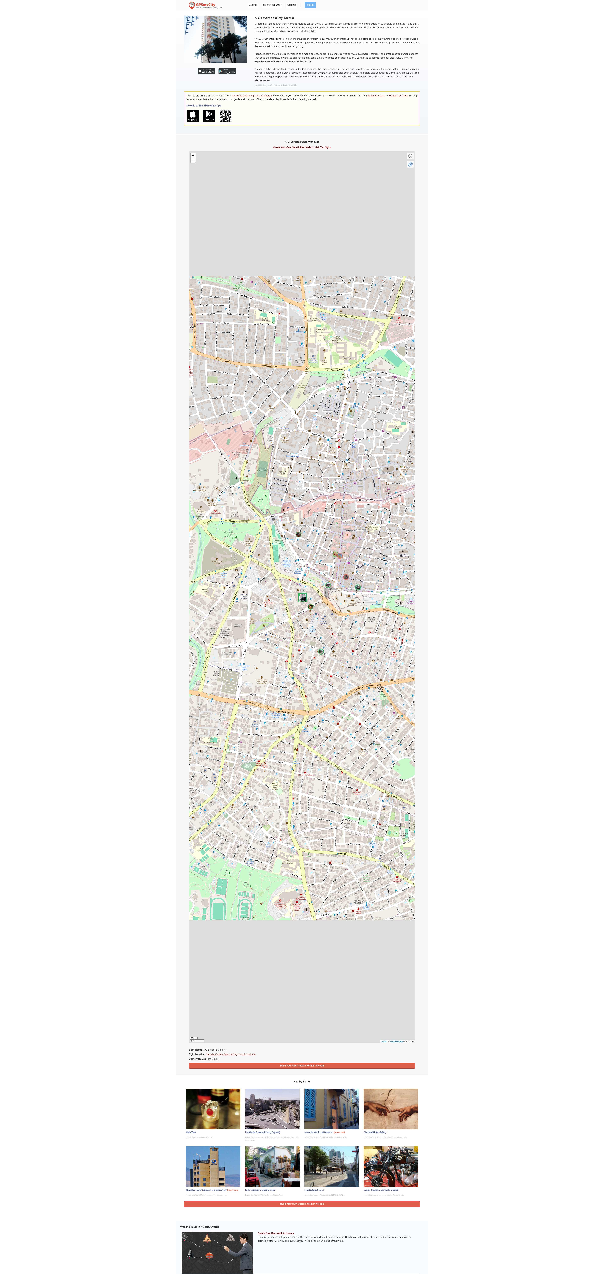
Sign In (310, 5)
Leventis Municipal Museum (318, 1132)
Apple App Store (376, 96)
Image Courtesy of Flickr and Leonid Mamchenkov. (384, 1195)
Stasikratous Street (314, 1190)
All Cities (253, 5)
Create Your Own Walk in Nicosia (276, 1233)
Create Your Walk (272, 5)
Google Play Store (398, 96)
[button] (302, 597)
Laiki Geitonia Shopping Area (260, 1190)
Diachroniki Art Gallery (375, 1132)
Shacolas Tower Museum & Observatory (206, 1190)
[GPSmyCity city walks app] (205, 5)
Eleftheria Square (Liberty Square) (262, 1132)
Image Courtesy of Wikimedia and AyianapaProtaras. (325, 1137)
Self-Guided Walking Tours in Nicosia (252, 96)
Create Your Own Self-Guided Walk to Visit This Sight (302, 147)
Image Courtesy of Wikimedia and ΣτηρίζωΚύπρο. (324, 1195)
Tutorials (291, 5)
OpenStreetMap (397, 1041)
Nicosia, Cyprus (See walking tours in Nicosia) (231, 1054)
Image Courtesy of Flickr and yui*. (199, 1137)
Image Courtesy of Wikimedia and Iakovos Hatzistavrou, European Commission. (271, 1139)
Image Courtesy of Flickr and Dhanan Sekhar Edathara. (385, 1137)
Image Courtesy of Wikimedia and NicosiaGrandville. (276, 85)
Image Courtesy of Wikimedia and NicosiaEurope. (206, 1195)
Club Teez (191, 1132)
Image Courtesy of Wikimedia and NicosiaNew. (264, 1195)
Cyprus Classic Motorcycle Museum (381, 1190)
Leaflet (384, 1041)
